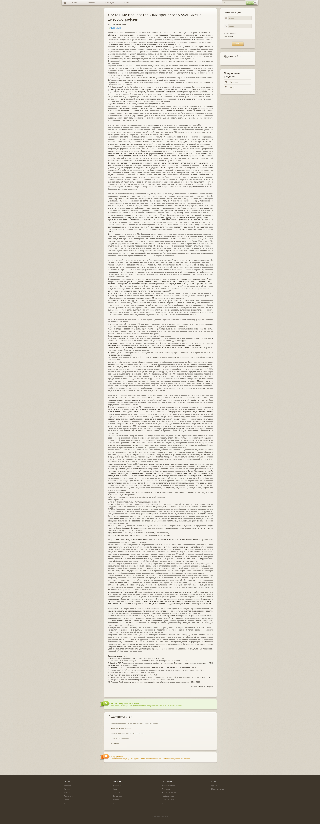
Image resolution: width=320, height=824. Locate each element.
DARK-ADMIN (116, 28)
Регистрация (228, 36)
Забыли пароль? (230, 33)
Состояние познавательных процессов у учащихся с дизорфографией (154, 17)
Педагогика (121, 24)
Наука (111, 24)
